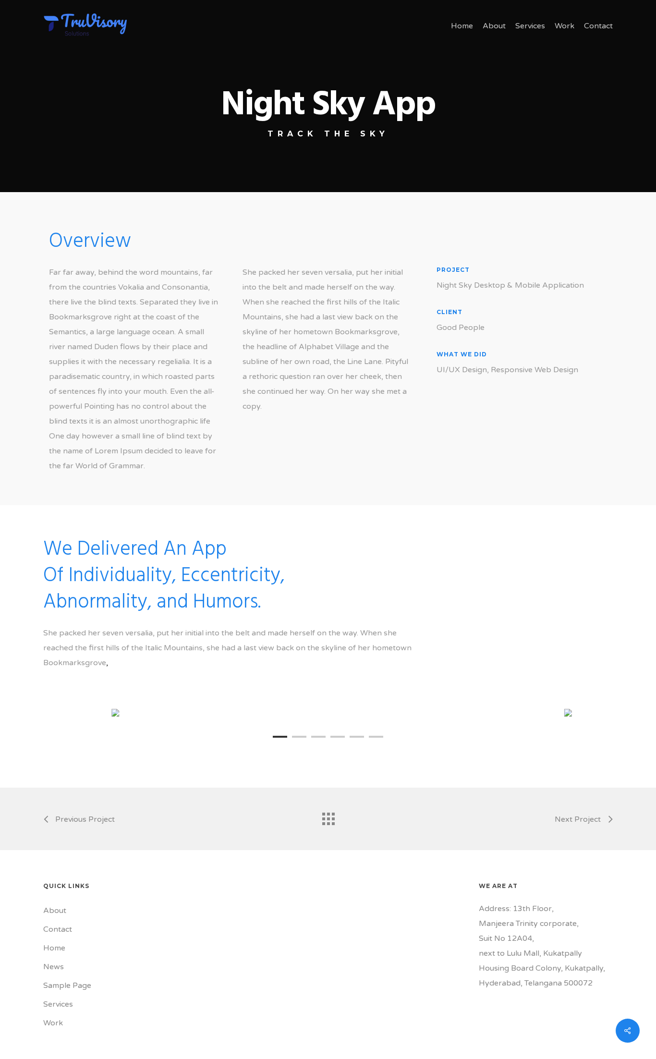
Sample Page (67, 985)
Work (53, 1023)
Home (54, 948)
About (54, 910)
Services (58, 1004)
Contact (57, 929)
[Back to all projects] (328, 816)
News (53, 967)
